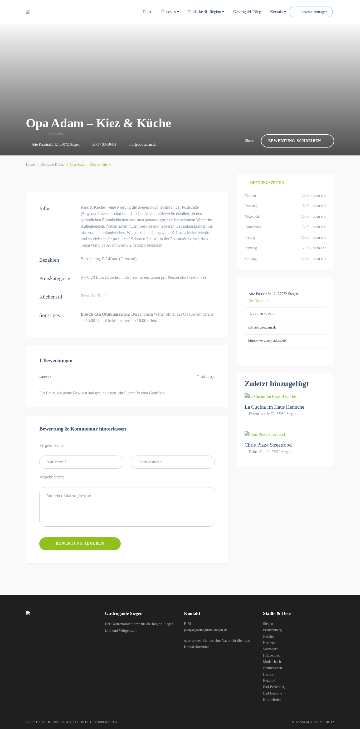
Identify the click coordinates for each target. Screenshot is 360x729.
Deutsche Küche (52, 165)
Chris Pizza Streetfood (268, 445)
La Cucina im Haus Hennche (274, 407)
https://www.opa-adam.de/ (267, 341)
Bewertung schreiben (294, 141)
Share (249, 141)
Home (30, 165)
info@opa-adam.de (142, 144)
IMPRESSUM (299, 722)
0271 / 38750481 (104, 144)
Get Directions (259, 301)
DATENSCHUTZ (322, 722)
